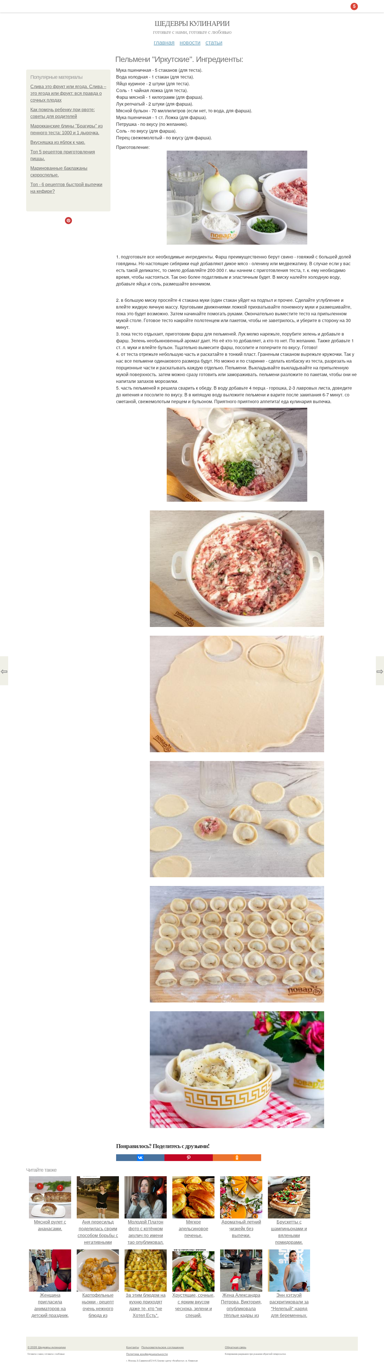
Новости (190, 42)
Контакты (132, 1347)
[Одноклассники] (237, 1157)
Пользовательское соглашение (162, 1347)
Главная (164, 42)
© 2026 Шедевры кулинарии (47, 1347)
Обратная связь (235, 1347)
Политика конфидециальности (147, 1354)
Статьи (213, 42)
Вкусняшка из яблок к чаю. (57, 142)
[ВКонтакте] (140, 1157)
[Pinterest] (188, 1157)
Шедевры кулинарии (192, 23)
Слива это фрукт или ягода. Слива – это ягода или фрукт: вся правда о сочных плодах (68, 93)
